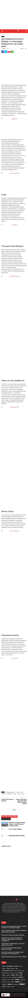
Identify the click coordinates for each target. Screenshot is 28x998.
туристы (10, 984)
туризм (15, 793)
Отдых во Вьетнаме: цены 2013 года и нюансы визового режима (21, 801)
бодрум (8, 968)
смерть (12, 979)
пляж (3, 977)
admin (4, 48)
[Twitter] (5, 51)
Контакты (23, 996)
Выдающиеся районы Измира (17, 835)
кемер (11, 972)
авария (3, 966)
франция (12, 986)
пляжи (6, 977)
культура (3, 793)
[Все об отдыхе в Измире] (4, 830)
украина (4, 986)
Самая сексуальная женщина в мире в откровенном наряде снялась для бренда (14, 931)
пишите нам (22, 911)
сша (9, 981)
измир (21, 792)
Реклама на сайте (17, 996)
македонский (9, 793)
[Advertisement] (14, 15)
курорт (21, 972)
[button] (2, 31)
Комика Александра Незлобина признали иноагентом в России (11, 948)
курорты (4, 975)
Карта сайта (10, 996)
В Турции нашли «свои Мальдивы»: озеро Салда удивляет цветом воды (13, 944)
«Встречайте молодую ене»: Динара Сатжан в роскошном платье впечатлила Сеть (12, 953)
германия (12, 968)
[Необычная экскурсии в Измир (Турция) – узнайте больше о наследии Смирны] (4, 824)
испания (3, 972)
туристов (4, 984)
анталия (16, 966)
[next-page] (4, 842)
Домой (2, 34)
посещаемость (15, 977)
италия (7, 972)
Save (9, 51)
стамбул (17, 979)
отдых (13, 975)
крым (17, 972)
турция (19, 793)
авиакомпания (9, 966)
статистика (22, 979)
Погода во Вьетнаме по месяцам (7, 800)
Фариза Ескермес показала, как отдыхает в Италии (13, 956)
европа (16, 970)
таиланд (12, 981)
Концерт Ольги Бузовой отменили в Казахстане (12, 935)
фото (23, 793)
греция (16, 968)
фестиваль (8, 986)
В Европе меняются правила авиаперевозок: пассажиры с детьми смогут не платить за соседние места (12, 939)
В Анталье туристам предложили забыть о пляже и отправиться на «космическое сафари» (13, 927)
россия (21, 977)
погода (9, 977)
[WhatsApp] (12, 51)
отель (20, 975)
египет (19, 970)
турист (21, 981)
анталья (20, 966)
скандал (8, 979)
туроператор (15, 984)
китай (14, 972)
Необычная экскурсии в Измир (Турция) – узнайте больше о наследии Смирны (17, 824)
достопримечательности (10, 792)
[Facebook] (2, 51)
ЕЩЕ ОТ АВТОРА (6, 819)
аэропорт (4, 968)
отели (17, 975)
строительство (4, 981)
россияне (4, 979)
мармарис (8, 975)
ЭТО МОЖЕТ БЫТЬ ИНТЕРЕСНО (9, 816)
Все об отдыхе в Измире (15, 829)
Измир (7, 34)
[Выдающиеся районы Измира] (4, 837)
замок (18, 792)
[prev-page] (2, 842)
